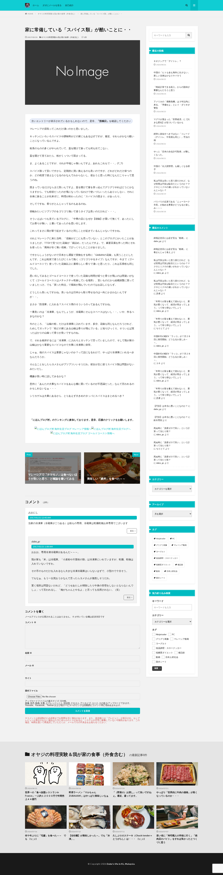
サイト (28, 678)
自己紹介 (69, 5)
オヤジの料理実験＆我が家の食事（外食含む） (57, 14)
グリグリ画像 (161, 545)
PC (173, 538)
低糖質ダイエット (163, 564)
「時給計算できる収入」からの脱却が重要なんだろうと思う (172, 88)
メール (29, 665)
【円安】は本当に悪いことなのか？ (171, 406)
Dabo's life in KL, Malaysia (121, 864)
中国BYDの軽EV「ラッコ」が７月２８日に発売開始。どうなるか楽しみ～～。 (172, 339)
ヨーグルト (160, 551)
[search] (189, 35)
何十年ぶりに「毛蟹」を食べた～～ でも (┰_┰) (45, 837)
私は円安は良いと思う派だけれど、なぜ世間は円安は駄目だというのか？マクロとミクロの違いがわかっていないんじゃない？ (172, 185)
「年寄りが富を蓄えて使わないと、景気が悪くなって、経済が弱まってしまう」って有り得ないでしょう (172, 304)
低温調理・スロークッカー (167, 558)
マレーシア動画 (180, 545)
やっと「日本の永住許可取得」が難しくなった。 (172, 153)
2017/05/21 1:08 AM (43, 546)
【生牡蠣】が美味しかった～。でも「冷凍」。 (89, 837)
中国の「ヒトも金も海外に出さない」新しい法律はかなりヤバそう (172, 74)
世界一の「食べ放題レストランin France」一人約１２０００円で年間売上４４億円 (44, 795)
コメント (30, 622)
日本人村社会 (172, 571)
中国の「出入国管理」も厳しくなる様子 (172, 168)
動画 (158, 571)
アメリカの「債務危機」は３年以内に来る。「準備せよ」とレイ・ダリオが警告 (172, 104)
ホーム (36, 5)
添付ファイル (31, 691)
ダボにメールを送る (52, 5)
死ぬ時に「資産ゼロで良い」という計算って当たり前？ (172, 429)
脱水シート (160, 578)
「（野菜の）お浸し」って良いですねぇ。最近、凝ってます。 (132, 794)
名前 (28, 653)
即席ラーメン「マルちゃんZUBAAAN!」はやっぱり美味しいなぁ (88, 794)
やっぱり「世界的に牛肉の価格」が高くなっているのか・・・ (176, 794)
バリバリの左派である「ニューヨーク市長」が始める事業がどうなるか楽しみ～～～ (172, 204)
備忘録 (180, 564)
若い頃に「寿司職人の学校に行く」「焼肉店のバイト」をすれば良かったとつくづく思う (176, 839)
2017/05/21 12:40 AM (40, 517)
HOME (30, 14)
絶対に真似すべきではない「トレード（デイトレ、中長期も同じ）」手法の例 (172, 136)
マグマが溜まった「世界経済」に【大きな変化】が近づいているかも (172, 121)
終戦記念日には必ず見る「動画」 (170, 238)
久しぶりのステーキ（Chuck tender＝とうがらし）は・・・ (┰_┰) (132, 837)
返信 (132, 531)
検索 (156, 668)
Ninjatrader (161, 538)
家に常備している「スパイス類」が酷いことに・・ (101, 14)
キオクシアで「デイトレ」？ (167, 61)
